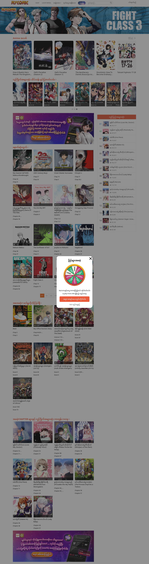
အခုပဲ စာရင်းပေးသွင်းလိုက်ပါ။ (74, 299)
